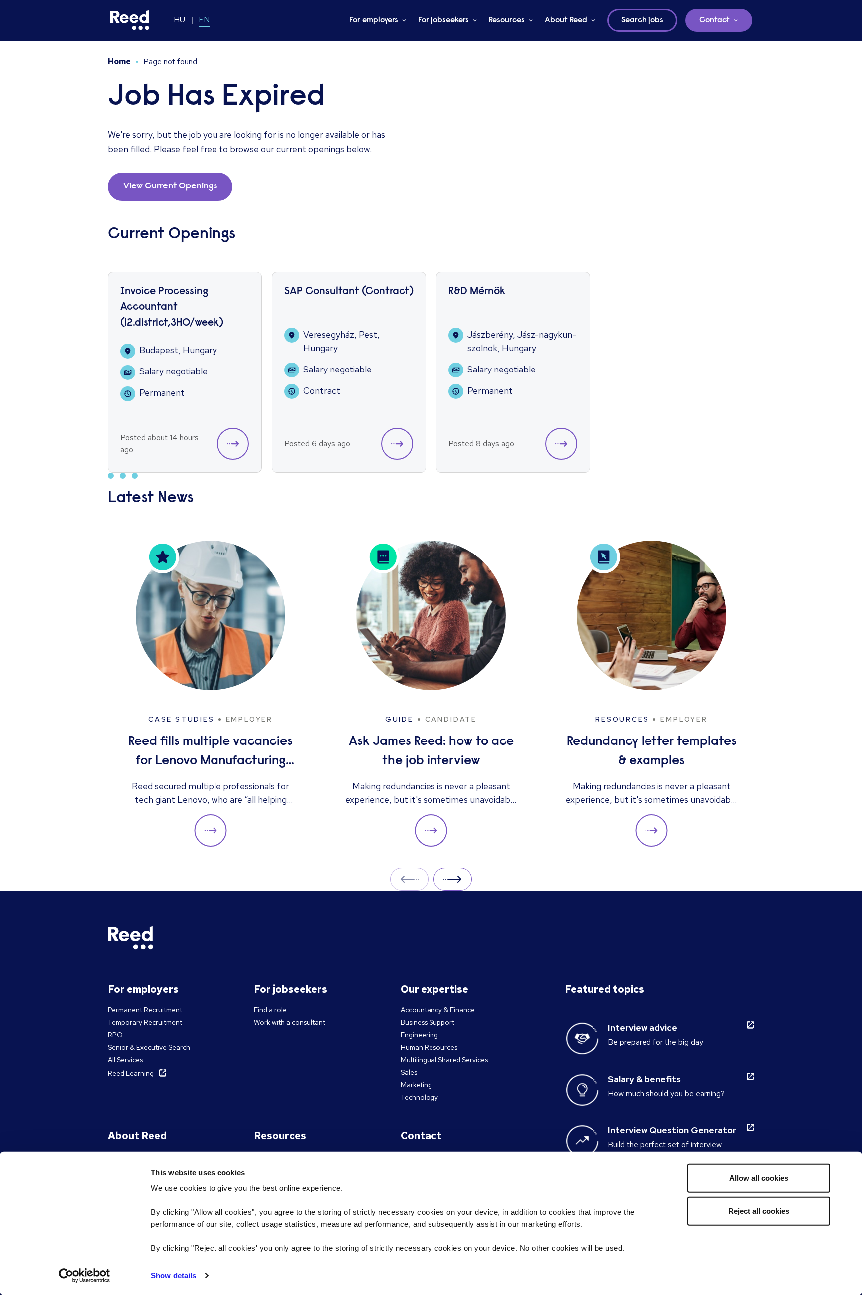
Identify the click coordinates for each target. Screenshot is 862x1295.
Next (452, 879)
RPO (115, 1034)
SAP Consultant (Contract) (349, 292)
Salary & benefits (644, 1079)
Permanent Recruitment (145, 1009)
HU (179, 19)
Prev (409, 879)
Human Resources (429, 1047)
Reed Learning (131, 1073)
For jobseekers (443, 20)
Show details (173, 1275)
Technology (419, 1097)
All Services (125, 1059)
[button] (232, 443)
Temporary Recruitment (145, 1022)
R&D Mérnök (476, 292)
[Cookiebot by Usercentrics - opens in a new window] (84, 1275)
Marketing (416, 1084)
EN (204, 19)
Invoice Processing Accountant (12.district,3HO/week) (171, 308)
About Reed (566, 20)
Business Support (427, 1022)
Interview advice (642, 1027)
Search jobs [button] (642, 20)
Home (119, 61)
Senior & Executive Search (149, 1047)
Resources (507, 20)
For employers (373, 20)
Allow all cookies (758, 1178)
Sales (409, 1072)
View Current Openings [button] (170, 186)
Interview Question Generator (672, 1130)
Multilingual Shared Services (444, 1059)
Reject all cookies (758, 1210)
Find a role (270, 1009)
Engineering (419, 1034)
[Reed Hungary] (130, 20)
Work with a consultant (289, 1022)
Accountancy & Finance (438, 1009)
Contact (714, 20)
